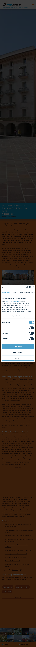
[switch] (31, 327)
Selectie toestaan (18, 352)
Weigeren (18, 358)
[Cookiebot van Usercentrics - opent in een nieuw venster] (26, 287)
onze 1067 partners (12, 301)
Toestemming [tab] (6, 292)
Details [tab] (15, 292)
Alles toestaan (18, 346)
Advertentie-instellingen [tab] (27, 292)
